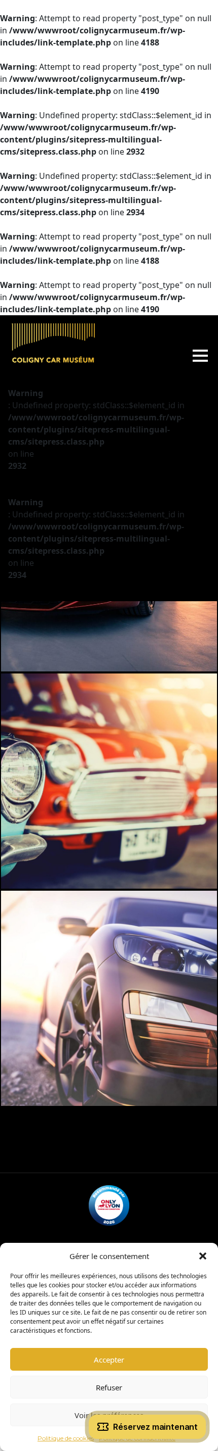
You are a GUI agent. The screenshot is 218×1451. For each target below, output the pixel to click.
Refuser (109, 1387)
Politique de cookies (66, 1438)
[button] (203, 1256)
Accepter (109, 1360)
